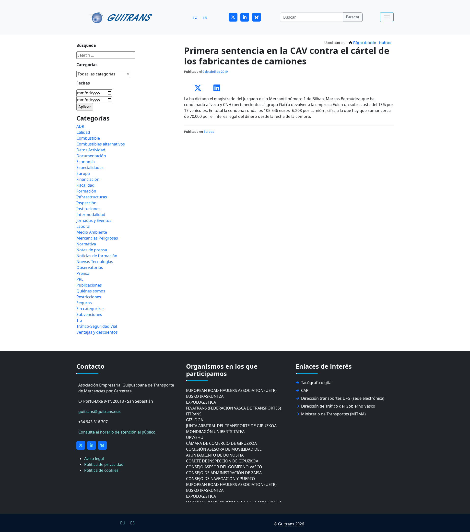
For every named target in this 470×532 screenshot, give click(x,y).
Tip (79, 320)
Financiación (87, 179)
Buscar (352, 17)
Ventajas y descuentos (97, 332)
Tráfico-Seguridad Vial (96, 326)
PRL (79, 279)
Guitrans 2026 (291, 524)
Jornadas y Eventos (93, 220)
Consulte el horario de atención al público (116, 432)
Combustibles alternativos (100, 144)
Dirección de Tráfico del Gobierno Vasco (338, 406)
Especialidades (90, 167)
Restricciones (88, 297)
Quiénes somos (90, 291)
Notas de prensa (91, 250)
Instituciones (88, 208)
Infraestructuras (91, 197)
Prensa (82, 273)
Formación (86, 191)
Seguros (84, 302)
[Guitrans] (121, 17)
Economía (85, 161)
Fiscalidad (85, 185)
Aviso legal (94, 458)
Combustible (88, 138)
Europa (209, 131)
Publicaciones (89, 285)
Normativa (86, 244)
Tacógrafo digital (316, 382)
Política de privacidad (104, 464)
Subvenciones (89, 314)
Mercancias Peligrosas (97, 238)
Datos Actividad (90, 150)
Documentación (91, 155)
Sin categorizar (90, 308)
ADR (80, 126)
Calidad (83, 132)
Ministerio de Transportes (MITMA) (333, 414)
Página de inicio (364, 43)
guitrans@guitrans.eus (99, 411)
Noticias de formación (96, 255)
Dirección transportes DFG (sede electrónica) (342, 398)
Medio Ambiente (91, 232)
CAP (304, 390)
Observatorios (89, 267)
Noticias (385, 43)
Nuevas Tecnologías (94, 261)
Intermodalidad (90, 214)
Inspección (86, 203)
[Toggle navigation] (387, 17)
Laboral (83, 226)
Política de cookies (101, 470)
